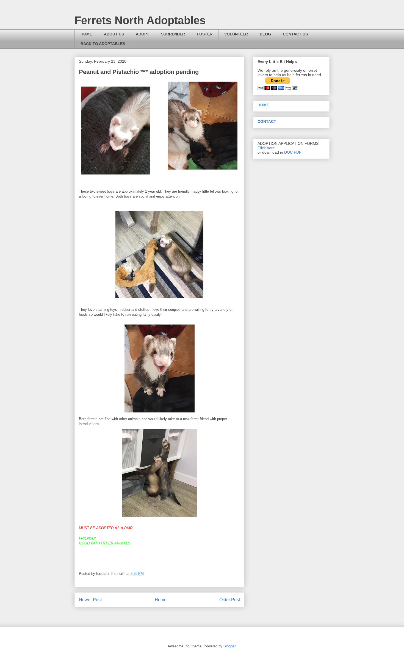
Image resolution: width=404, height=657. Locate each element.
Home (161, 599)
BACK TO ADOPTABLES (103, 43)
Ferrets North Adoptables (140, 20)
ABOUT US (114, 34)
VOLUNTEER (236, 34)
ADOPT (142, 34)
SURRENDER (173, 34)
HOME (86, 34)
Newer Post (90, 599)
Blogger (229, 646)
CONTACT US (295, 34)
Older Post (229, 599)
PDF (297, 152)
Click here (266, 148)
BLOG (265, 34)
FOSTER (204, 34)
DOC (288, 152)
